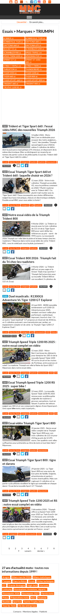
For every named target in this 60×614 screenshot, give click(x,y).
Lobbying (7, 589)
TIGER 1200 (31, 73)
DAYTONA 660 (11, 45)
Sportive (17, 601)
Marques (24, 31)
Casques (7, 581)
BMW (14, 336)
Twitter (35, 1)
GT (4, 585)
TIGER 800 (31, 76)
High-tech (32, 585)
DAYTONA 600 (33, 42)
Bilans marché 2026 (21, 577)
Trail (31, 205)
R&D (33, 597)
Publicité (43, 611)
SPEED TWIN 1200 (12, 56)
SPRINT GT (9, 60)
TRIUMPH (6, 166)
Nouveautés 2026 (11, 593)
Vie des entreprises (27, 605)
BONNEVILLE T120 (12, 42)
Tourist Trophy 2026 (33, 601)
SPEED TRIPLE (33, 52)
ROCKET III (9, 49)
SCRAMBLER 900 (11, 52)
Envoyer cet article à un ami (18, 165)
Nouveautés (51, 162)
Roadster (41, 162)
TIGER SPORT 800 (34, 80)
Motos (53, 332)
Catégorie (25, 162)
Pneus (5, 597)
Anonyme (10, 1)
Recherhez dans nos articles (27, 2)
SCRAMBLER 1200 (34, 49)
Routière (33, 162)
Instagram (39, 1)
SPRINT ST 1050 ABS (32, 61)
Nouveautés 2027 (30, 593)
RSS (44, 1)
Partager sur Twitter (22, 165)
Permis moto (47, 593)
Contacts (17, 611)
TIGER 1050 (9, 73)
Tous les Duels (14, 332)
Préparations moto (20, 597)
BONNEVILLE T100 (34, 38)
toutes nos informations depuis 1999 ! (25, 569)
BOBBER (8, 38)
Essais (7, 31)
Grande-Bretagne (16, 585)
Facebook (31, 1)
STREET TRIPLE (12, 66)
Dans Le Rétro (19, 581)
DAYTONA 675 (33, 45)
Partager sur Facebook (26, 165)
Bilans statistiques (42, 577)
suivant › (28, 551)
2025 (48, 332)
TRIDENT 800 (32, 83)
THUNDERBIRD (33, 69)
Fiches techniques (45, 581)
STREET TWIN (32, 66)
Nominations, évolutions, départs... (30, 589)
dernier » (41, 551)
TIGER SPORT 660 (12, 80)
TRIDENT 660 (10, 83)
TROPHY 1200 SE (12, 87)
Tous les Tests (14, 162)
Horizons (43, 585)
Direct (49, 1)
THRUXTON (9, 69)
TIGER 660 (9, 76)
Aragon (6, 577)
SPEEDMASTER (33, 56)
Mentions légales (30, 611)
